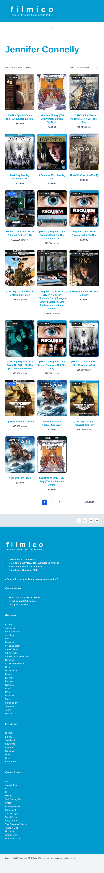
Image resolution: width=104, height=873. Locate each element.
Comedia (9, 660)
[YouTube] (97, 520)
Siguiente (89, 502)
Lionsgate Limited (13, 806)
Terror (8, 710)
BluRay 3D (10, 762)
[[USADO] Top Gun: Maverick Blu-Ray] (84, 398)
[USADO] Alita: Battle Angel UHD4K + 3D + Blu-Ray (84, 119)
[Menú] (52, 27)
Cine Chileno (11, 649)
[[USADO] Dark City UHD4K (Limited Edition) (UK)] (20, 208)
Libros (8, 758)
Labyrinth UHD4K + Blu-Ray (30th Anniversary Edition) (52, 481)
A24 (7, 781)
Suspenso (10, 706)
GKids (8, 803)
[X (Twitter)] (85, 520)
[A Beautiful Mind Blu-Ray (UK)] (52, 152)
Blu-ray (8, 737)
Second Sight (11, 813)
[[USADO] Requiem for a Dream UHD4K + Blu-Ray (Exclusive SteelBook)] (20, 338)
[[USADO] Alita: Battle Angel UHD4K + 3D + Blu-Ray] (84, 92)
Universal (9, 831)
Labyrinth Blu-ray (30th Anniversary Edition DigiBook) (52, 119)
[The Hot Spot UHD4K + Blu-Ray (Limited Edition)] (20, 92)
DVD (7, 755)
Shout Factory (12, 817)
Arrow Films (11, 785)
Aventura (9, 635)
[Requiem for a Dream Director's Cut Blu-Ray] (84, 208)
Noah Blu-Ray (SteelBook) (84, 175)
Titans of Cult (11, 828)
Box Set (9, 747)
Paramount (10, 810)
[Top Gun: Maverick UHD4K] (20, 398)
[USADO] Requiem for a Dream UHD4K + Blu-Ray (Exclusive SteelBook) (19, 365)
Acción (8, 624)
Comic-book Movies (14, 663)
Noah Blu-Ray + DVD (20, 478)
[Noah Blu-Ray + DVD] (20, 454)
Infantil (8, 688)
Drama (8, 674)
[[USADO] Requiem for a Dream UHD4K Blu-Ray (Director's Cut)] (52, 208)
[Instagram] (91, 520)
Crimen (8, 667)
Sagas (8, 699)
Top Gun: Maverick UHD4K (20, 421)
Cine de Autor (11, 653)
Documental (11, 671)
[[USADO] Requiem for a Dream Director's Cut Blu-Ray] (52, 338)
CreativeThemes (39, 858)
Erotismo (9, 678)
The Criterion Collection (16, 824)
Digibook (9, 751)
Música (8, 692)
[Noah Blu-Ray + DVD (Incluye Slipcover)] (52, 398)
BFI (7, 789)
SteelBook (10, 740)
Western (9, 713)
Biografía (9, 642)
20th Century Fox (13, 799)
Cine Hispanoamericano (17, 656)
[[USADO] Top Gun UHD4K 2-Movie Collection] (20, 268)
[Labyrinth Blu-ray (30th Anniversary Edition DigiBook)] (52, 92)
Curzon (8, 792)
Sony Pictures (12, 821)
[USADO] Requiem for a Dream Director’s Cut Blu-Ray (52, 365)
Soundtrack (10, 744)
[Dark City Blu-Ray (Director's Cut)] (20, 152)
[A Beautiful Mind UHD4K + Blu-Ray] (84, 268)
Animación (10, 628)
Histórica (9, 685)
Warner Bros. (11, 835)
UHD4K (9, 733)
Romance (9, 696)
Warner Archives (13, 838)
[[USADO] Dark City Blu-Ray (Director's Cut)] (84, 338)
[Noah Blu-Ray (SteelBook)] (84, 152)
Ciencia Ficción (12, 646)
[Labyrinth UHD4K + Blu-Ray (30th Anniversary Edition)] (52, 454)
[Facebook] (79, 520)
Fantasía (9, 681)
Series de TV (11, 703)
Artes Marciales (12, 631)
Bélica (8, 639)
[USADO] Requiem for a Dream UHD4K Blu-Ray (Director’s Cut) (52, 235)
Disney (8, 796)
